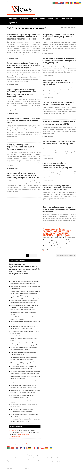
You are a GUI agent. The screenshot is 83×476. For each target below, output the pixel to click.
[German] (29, 448)
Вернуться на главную (69, 27)
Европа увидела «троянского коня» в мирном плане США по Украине (59, 142)
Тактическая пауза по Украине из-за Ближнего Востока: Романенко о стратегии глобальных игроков (23, 36)
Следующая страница (65, 255)
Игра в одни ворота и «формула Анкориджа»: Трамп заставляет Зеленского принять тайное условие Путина (22, 93)
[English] (21, 448)
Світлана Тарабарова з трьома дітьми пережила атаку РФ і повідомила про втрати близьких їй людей (25, 338)
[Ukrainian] (51, 448)
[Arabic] (8, 448)
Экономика (25, 19)
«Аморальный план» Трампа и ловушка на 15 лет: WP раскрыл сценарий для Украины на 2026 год (23, 175)
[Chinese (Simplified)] (12, 448)
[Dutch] (17, 448)
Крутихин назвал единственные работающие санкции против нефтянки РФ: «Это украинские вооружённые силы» (24, 269)
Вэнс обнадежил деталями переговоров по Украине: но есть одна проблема (58, 82)
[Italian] (34, 448)
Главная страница (15, 2)
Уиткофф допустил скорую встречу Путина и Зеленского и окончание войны (23, 120)
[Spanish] (46, 448)
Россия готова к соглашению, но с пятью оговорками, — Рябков (58, 103)
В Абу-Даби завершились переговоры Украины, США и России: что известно (20, 146)
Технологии (53, 19)
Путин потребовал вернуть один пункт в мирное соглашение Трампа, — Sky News (59, 209)
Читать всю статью (13, 58)
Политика (13, 19)
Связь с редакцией (28, 2)
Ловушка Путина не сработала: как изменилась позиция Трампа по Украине (58, 36)
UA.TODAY (12, 430)
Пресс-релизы (47, 2)
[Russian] (8, 446)
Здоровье (13, 23)
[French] (25, 448)
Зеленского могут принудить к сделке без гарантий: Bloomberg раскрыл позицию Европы (57, 187)
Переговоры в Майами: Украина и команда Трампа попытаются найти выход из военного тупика (23, 65)
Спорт (42, 19)
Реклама (38, 2)
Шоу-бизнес (67, 19)
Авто (35, 19)
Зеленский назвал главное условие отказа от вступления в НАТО (59, 122)
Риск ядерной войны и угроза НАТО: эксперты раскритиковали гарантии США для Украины (59, 60)
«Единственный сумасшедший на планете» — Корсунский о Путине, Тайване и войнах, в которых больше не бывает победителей (24, 307)
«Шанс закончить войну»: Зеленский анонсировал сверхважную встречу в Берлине (58, 165)
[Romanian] (38, 448)
